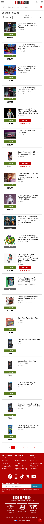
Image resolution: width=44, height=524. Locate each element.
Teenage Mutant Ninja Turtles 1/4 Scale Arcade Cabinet (27, 25)
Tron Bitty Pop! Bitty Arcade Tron (29, 340)
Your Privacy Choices (23, 520)
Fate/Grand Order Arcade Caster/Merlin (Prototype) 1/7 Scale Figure (28, 197)
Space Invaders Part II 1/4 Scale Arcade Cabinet (28, 153)
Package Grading (36, 463)
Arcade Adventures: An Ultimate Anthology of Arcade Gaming (27, 280)
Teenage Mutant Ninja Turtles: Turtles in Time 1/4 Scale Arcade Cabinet (28, 89)
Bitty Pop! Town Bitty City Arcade (28, 319)
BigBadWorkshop (21, 469)
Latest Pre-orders (21, 458)
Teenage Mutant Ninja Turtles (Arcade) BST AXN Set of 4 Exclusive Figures (28, 237)
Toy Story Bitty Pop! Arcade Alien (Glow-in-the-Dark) (28, 426)
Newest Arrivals (20, 461)
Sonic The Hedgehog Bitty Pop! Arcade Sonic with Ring (29, 405)
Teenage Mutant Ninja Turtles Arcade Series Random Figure (27, 68)
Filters (7, 17)
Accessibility (19, 517)
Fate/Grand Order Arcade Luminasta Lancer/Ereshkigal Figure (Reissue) (28, 176)
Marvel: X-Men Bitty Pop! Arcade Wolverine (27, 383)
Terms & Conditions (26, 489)
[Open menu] (2, 2)
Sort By (27, 15)
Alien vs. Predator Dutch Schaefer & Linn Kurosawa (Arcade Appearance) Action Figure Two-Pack (29, 219)
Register (5, 461)
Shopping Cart (7, 466)
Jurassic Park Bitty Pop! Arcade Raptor (27, 362)
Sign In (4, 458)
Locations (33, 469)
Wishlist (4, 469)
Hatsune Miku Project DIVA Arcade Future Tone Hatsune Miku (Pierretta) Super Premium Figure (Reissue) (29, 258)
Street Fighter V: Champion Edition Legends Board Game (29, 298)
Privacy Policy (9, 517)
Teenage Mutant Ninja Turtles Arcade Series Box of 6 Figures (29, 47)
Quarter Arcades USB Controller (26, 131)
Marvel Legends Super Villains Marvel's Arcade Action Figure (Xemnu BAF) (28, 111)
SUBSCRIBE (37, 486)
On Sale (18, 463)
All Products (19, 466)
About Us (33, 461)
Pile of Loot (6, 463)
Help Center (34, 458)
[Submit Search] (41, 7)
